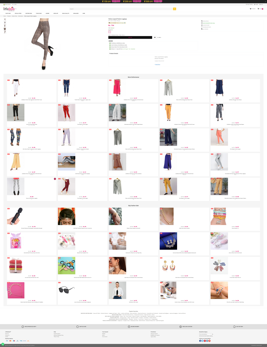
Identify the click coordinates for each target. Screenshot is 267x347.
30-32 (82, 149)
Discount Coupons (154, 333)
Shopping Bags (154, 319)
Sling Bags (131, 319)
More (84, 13)
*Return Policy (56, 336)
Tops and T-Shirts (96, 313)
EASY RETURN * (205, 29)
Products (9, 16)
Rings (129, 317)
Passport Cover (147, 319)
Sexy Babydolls (143, 316)
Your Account (104, 336)
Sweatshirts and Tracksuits (152, 313)
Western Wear (29, 13)
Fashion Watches (152, 317)
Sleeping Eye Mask (134, 320)
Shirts (119, 313)
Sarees (153, 314)
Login (262, 4)
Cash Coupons (155, 335)
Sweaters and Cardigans (164, 313)
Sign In (103, 335)
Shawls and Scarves (142, 313)
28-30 (82, 174)
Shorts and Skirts (133, 313)
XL (238, 125)
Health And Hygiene (160, 320)
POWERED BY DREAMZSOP (256, 345)
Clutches (135, 319)
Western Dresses (104, 313)
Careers (6, 336)
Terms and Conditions (30, 345)
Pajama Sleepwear (151, 316)
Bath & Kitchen (142, 320)
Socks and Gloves (182, 313)
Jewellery (55, 13)
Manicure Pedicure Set (150, 320)
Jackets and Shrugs (125, 313)
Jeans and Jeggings (174, 313)
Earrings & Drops (123, 317)
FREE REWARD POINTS (207, 27)
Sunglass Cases (126, 320)
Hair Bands (146, 317)
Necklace (141, 317)
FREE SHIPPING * (206, 21)
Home (4, 16)
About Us (7, 333)
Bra (124, 316)
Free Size (133, 100)
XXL (34, 125)
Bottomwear (20, 16)
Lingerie (47, 13)
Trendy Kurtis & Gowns (138, 314)
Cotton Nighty (158, 316)
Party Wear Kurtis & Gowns (127, 314)
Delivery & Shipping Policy (58, 335)
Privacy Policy (23, 345)
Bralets (121, 316)
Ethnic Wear (39, 13)
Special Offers (18, 13)
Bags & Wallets (65, 13)
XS (232, 125)
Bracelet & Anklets (134, 317)
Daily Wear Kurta (147, 314)
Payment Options (57, 333)
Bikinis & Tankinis (135, 316)
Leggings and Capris (113, 313)
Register (256, 4)
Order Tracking (250, 4)
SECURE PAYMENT (206, 25)
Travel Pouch (141, 319)
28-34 (82, 100)
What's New (8, 13)
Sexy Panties (128, 316)
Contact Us (7, 335)
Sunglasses (76, 13)
